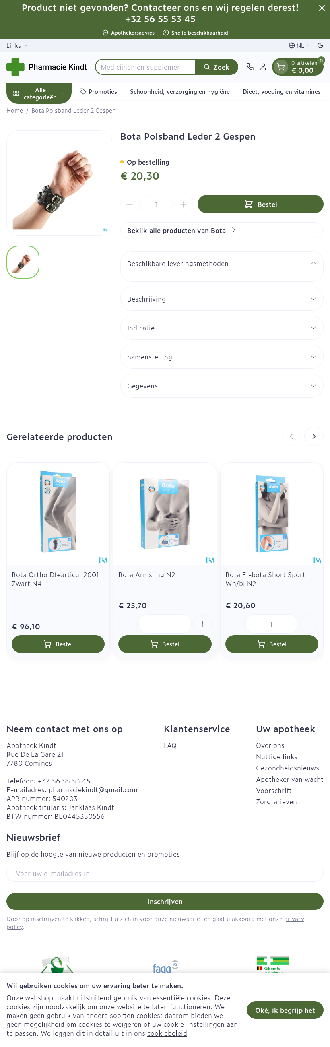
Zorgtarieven (276, 801)
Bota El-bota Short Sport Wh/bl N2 (265, 579)
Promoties (103, 91)
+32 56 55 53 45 (64, 780)
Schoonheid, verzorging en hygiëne (180, 91)
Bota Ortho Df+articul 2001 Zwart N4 (55, 579)
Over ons (270, 745)
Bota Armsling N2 (146, 574)
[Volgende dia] (314, 436)
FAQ (170, 745)
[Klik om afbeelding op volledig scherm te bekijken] (59, 183)
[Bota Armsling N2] (164, 514)
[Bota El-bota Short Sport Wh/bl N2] (272, 514)
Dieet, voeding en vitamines (282, 91)
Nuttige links (276, 756)
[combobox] (145, 67)
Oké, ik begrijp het (285, 1010)
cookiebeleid (167, 1033)
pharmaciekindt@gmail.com (93, 789)
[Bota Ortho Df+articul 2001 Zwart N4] (58, 514)
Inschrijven (165, 901)
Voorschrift (274, 790)
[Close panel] (322, 8)
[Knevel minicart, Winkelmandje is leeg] (281, 67)
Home (14, 110)
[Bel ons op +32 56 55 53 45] (250, 67)
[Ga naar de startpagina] (46, 67)
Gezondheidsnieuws (287, 767)
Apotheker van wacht (290, 778)
